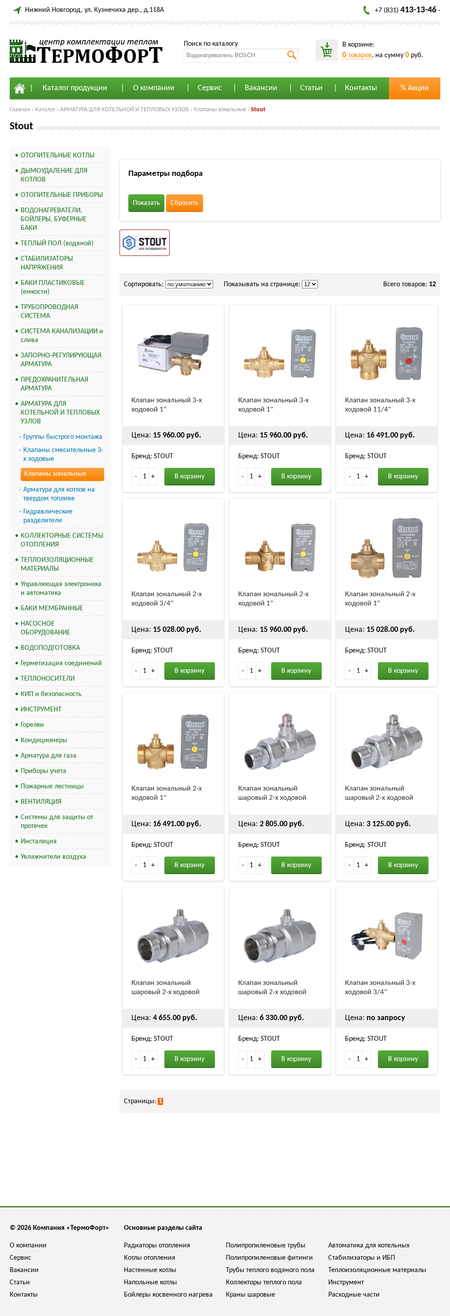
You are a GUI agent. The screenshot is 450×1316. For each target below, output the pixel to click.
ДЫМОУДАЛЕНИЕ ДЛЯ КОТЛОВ (54, 175)
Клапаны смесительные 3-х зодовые (63, 455)
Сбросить (185, 203)
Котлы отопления (149, 1257)
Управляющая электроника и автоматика (61, 589)
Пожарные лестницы (52, 786)
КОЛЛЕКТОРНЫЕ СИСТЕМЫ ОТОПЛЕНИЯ (62, 540)
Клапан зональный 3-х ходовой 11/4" (380, 405)
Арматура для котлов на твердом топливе (59, 494)
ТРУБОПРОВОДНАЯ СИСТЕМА (49, 312)
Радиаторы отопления (157, 1245)
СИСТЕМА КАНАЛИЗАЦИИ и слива (62, 336)
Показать (146, 203)
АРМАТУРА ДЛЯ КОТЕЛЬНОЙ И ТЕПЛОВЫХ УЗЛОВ (124, 109)
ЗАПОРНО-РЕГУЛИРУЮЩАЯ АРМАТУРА (61, 360)
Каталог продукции (75, 88)
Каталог (45, 109)
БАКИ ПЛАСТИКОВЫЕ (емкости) (53, 287)
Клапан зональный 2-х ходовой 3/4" (166, 599)
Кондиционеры (44, 740)
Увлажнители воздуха (53, 856)
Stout (258, 109)
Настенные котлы (150, 1270)
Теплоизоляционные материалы (377, 1270)
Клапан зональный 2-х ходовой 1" (273, 599)
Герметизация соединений (61, 663)
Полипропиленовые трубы (265, 1245)
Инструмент (346, 1282)
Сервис (210, 88)
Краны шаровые (250, 1294)
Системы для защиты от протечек (57, 822)
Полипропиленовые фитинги (269, 1257)
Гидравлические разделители (48, 516)
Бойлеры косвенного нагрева (168, 1294)
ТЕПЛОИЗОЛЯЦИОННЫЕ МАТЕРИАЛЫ (57, 564)
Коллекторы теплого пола (264, 1282)
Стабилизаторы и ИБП (361, 1257)
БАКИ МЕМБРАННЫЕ (52, 608)
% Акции (414, 88)
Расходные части (354, 1294)
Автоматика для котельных (369, 1245)
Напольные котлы (150, 1282)
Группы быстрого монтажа (62, 437)
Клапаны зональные (220, 109)
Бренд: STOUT (152, 456)
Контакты (361, 88)
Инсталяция (39, 841)
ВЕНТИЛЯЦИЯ (41, 802)
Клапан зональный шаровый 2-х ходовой (272, 793)
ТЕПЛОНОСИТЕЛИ (48, 678)
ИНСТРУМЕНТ (41, 709)
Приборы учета (43, 771)
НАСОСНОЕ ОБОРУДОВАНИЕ (45, 628)
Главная (20, 109)
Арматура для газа (48, 755)
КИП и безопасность (51, 694)
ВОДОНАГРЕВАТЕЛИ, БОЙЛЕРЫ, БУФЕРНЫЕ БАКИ (54, 219)
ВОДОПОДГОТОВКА (50, 648)
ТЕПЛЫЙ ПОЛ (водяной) (57, 243)
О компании (153, 88)
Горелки (32, 725)
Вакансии (261, 88)
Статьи (311, 88)
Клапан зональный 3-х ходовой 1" (166, 405)
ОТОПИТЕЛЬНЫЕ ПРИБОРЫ (62, 195)
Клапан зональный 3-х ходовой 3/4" (380, 987)
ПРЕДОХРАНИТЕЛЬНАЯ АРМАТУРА (54, 384)
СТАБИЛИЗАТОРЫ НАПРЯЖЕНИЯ (47, 263)
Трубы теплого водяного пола (270, 1270)
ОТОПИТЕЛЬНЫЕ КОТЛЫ (57, 155)
